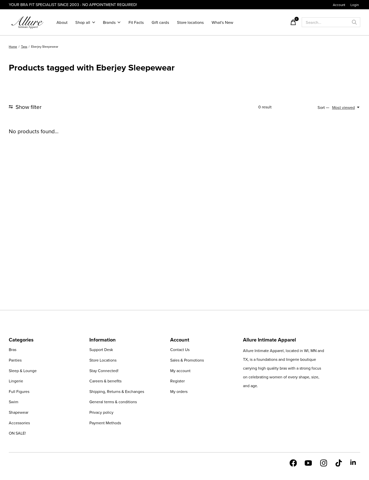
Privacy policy (101, 412)
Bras (12, 349)
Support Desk (101, 349)
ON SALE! (17, 433)
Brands (109, 22)
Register (177, 381)
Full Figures (19, 391)
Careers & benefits (105, 381)
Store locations (190, 22)
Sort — (323, 107)
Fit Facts (136, 22)
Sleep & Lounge (23, 370)
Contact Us (180, 349)
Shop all (82, 22)
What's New (222, 22)
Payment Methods (105, 423)
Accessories (19, 423)
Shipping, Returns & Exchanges (116, 391)
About (62, 22)
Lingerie (16, 381)
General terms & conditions (113, 401)
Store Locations (102, 360)
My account (180, 370)
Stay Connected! (103, 370)
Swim (13, 401)
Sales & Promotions (187, 360)
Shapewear (18, 412)
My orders (179, 391)
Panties (15, 360)
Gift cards (160, 22)
